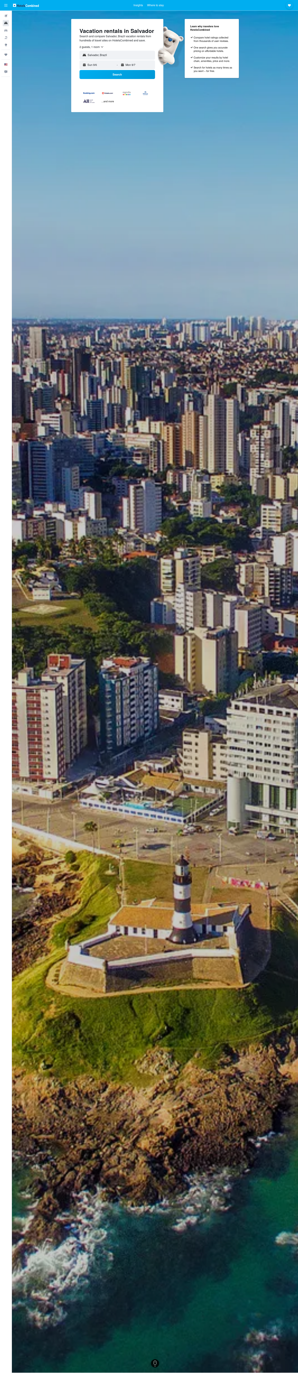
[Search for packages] (5, 37)
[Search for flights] (5, 15)
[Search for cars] (5, 30)
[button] (6, 5)
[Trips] (5, 54)
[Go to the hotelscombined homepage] (25, 5)
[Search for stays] (5, 23)
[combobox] (92, 47)
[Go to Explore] (5, 44)
